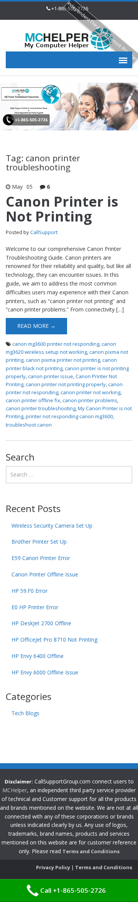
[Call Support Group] (69, 38)
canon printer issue (50, 376)
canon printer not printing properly (66, 384)
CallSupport (44, 232)
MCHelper (14, 790)
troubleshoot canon (29, 424)
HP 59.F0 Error (30, 590)
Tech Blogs (25, 713)
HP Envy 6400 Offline (38, 656)
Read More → (36, 325)
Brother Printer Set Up (39, 541)
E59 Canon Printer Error (41, 558)
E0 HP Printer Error (35, 607)
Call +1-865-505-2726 (73, 890)
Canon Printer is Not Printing (62, 209)
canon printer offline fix (33, 400)
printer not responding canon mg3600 (69, 416)
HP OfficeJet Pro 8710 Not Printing (54, 639)
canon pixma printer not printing (63, 359)
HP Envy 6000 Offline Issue (45, 672)
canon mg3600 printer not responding (55, 343)
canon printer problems (89, 400)
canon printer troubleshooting (41, 408)
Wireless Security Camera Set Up (52, 525)
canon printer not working (90, 392)
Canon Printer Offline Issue (45, 574)
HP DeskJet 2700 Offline (41, 623)
